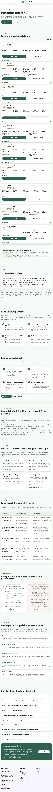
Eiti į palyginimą (6, 396)
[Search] (51, 1)
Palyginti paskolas (6, 22)
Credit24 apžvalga (39, 199)
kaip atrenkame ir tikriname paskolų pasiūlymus (16, 258)
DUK (25, 22)
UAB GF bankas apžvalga (38, 218)
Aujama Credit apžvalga (39, 238)
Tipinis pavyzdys (5, 60)
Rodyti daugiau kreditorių (26, 245)
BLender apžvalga (39, 117)
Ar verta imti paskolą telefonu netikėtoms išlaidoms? (16, 734)
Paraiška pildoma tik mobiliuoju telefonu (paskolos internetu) (7, 519)
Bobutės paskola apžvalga (39, 178)
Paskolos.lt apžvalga (38, 137)
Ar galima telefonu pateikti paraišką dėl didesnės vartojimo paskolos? (20, 729)
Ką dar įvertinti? (18, 396)
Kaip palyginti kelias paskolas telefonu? (12, 739)
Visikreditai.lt (7, 788)
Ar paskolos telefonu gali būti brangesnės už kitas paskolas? (17, 724)
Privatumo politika (24, 773)
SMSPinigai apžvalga (38, 158)
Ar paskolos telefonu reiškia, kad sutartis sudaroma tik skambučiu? (19, 696)
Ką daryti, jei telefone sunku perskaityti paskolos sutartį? (17, 720)
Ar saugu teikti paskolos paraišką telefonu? (13, 710)
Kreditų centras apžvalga (38, 78)
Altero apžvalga (38, 56)
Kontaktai (22, 772)
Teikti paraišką (14, 56)
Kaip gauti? (17, 22)
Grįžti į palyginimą (44, 751)
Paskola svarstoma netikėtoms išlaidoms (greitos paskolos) (7, 538)
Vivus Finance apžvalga (39, 98)
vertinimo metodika (23, 253)
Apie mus (22, 771)
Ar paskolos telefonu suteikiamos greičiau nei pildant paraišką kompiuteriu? (22, 701)
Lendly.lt (37, 771)
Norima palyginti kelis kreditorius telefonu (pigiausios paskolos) (7, 558)
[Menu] (1, 1)
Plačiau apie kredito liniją (35, 487)
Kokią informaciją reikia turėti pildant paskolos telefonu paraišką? (19, 705)
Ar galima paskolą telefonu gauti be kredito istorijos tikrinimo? (18, 715)
